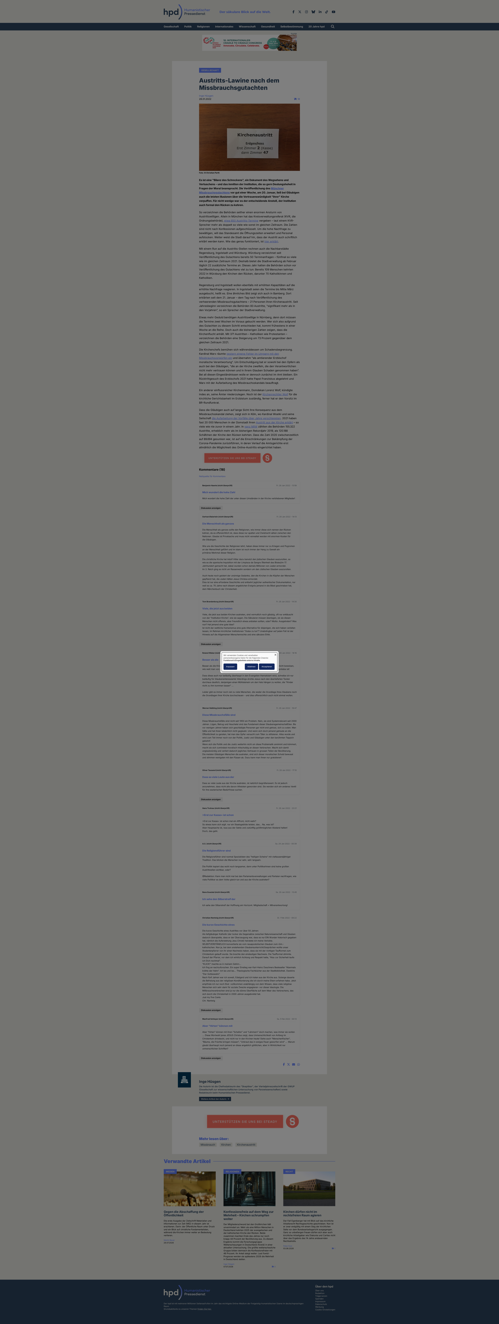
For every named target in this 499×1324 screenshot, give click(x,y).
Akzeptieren (267, 666)
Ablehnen (251, 666)
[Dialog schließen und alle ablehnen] (275, 654)
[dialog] (249, 662)
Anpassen (230, 666)
